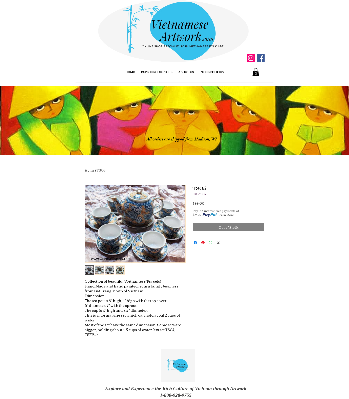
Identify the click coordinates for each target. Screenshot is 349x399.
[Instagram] (251, 58)
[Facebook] (261, 58)
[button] (255, 72)
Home (90, 170)
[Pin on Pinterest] (203, 242)
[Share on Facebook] (195, 242)
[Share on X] (218, 242)
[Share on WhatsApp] (210, 242)
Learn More (226, 215)
